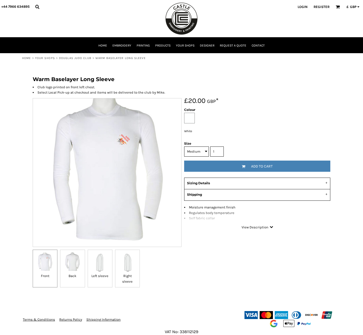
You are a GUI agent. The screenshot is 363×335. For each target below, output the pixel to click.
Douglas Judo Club (75, 58)
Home (26, 58)
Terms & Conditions (39, 319)
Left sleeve (99, 276)
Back (72, 276)
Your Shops (45, 58)
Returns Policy (70, 319)
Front (45, 276)
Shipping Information (103, 319)
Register (322, 7)
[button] (37, 7)
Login (302, 7)
